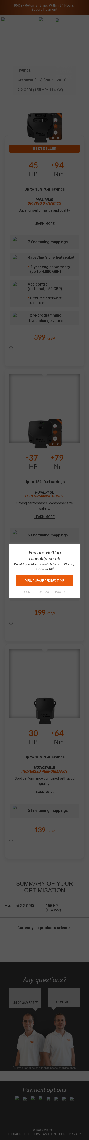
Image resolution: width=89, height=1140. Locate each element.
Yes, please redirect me (44, 581)
